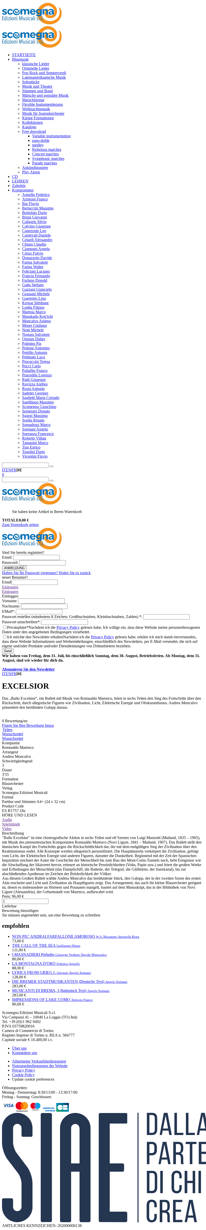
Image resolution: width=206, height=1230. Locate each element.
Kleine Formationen (38, 118)
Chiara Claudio (34, 244)
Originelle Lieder (35, 68)
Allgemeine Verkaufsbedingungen (39, 1061)
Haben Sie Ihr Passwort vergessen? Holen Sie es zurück (46, 573)
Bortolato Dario (34, 213)
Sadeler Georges (35, 393)
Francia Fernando (36, 276)
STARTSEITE (24, 55)
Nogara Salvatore (36, 334)
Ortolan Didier (33, 339)
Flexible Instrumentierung (42, 104)
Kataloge (29, 127)
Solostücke (30, 82)
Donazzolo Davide (37, 258)
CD (15, 176)
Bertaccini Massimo (38, 208)
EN (8, 470)
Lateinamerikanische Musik (44, 77)
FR (13, 470)
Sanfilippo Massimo (38, 402)
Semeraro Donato (36, 411)
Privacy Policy (68, 627)
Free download (34, 131)
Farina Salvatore (35, 262)
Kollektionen (32, 122)
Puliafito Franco (34, 370)
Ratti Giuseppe (34, 379)
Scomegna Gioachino (39, 406)
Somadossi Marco (36, 425)
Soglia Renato (33, 420)
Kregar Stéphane (35, 303)
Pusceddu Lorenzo (37, 375)
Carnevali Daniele (36, 235)
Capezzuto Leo (34, 231)
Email (7, 557)
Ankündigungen (35, 167)
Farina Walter (32, 267)
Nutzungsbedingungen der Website (40, 1066)
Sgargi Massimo (35, 416)
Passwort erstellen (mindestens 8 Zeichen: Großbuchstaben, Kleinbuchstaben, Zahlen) (72, 616)
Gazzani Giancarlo (37, 289)
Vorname (10, 601)
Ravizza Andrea (34, 384)
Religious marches (46, 149)
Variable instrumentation (51, 136)
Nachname (11, 606)
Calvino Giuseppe (36, 226)
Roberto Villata (34, 438)
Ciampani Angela (36, 249)
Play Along (31, 172)
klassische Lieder (35, 64)
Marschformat (33, 100)
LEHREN (20, 181)
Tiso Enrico (31, 447)
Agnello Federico (36, 194)
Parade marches (44, 163)
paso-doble (40, 140)
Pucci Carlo (31, 366)
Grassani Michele (36, 294)
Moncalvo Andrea (36, 321)
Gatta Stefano (33, 285)
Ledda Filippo (33, 307)
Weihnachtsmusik (36, 109)
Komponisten (22, 190)
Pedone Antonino (36, 348)
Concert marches (45, 154)
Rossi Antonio (33, 388)
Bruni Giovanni (34, 217)
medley (38, 145)
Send (8, 651)
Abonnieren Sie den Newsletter (28, 669)
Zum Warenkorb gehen (20, 525)
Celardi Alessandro (37, 240)
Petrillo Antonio (34, 352)
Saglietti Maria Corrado (40, 397)
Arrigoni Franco (35, 199)
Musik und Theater (37, 86)
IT (4, 470)
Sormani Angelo (35, 429)
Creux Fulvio (32, 253)
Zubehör (19, 185)
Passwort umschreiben (21, 622)
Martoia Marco (34, 312)
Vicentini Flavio (34, 456)
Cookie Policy (23, 1075)
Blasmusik (20, 59)
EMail (9, 611)
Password (10, 562)
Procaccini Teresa (36, 361)
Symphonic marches (48, 158)
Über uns (19, 1048)
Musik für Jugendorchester (43, 113)
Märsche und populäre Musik (45, 95)
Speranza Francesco (38, 434)
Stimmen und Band (37, 91)
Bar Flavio (30, 203)
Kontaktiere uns (24, 1053)
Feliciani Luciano (36, 271)
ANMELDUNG (14, 568)
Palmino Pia (31, 343)
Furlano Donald (34, 280)
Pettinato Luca (33, 357)
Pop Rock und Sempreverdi (44, 73)
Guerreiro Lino (34, 298)
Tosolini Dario (33, 452)
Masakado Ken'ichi (37, 316)
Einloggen (10, 587)
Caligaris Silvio (34, 222)
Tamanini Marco (35, 443)
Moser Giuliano (34, 325)
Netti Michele (33, 330)
